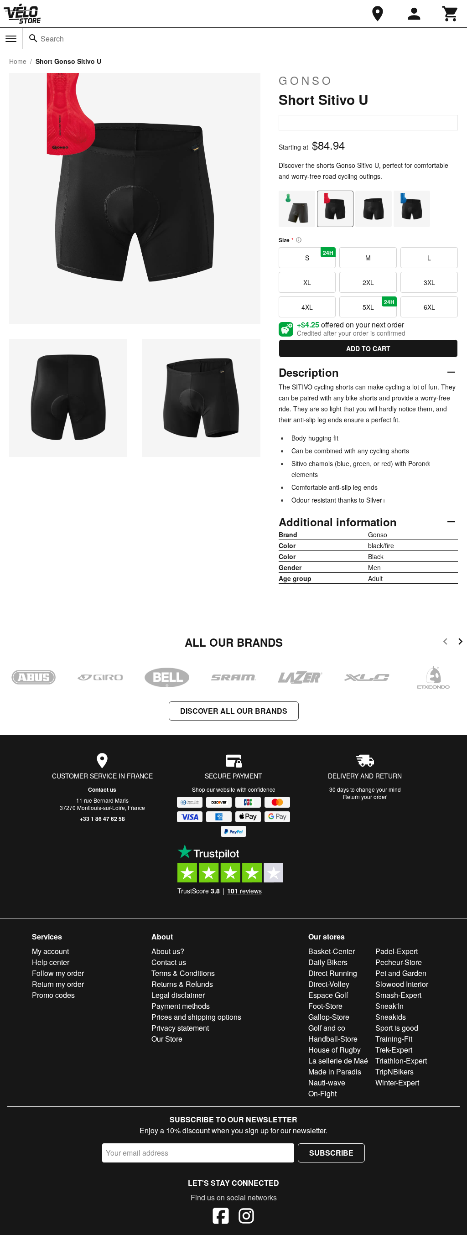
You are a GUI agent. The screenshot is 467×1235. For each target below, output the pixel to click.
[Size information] (299, 240)
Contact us (102, 789)
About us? (167, 951)
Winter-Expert (397, 1082)
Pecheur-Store (398, 962)
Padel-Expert (396, 951)
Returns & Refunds (182, 984)
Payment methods (180, 1006)
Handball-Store (333, 1038)
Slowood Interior (401, 984)
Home (17, 61)
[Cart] (450, 14)
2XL (368, 282)
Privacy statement (180, 1027)
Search (52, 38)
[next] (460, 643)
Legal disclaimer (178, 995)
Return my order (58, 984)
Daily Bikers (328, 962)
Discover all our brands (233, 711)
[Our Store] (377, 14)
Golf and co (326, 1027)
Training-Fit (393, 1038)
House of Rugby (334, 1049)
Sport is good (396, 1027)
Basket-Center (331, 951)
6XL (429, 306)
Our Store (166, 1038)
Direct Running (332, 973)
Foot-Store (325, 1006)
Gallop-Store (328, 1017)
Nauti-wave (326, 1082)
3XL (429, 282)
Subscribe (331, 1152)
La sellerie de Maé (338, 1060)
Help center (50, 962)
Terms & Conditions (183, 973)
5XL (378, 304)
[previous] (445, 643)
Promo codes (53, 995)
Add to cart (368, 348)
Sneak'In (389, 1006)
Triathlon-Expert (401, 1060)
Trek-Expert (393, 1049)
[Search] (33, 38)
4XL (307, 306)
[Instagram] (246, 1217)
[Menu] (11, 39)
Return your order (365, 796)
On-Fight (322, 1093)
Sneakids (390, 1017)
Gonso (306, 80)
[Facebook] (221, 1217)
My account (50, 951)
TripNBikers (394, 1071)
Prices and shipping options (196, 1017)
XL (307, 282)
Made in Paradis (334, 1071)
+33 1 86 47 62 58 (102, 819)
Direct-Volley (328, 984)
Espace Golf (328, 995)
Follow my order (58, 973)
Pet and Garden (400, 973)
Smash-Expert (398, 995)
